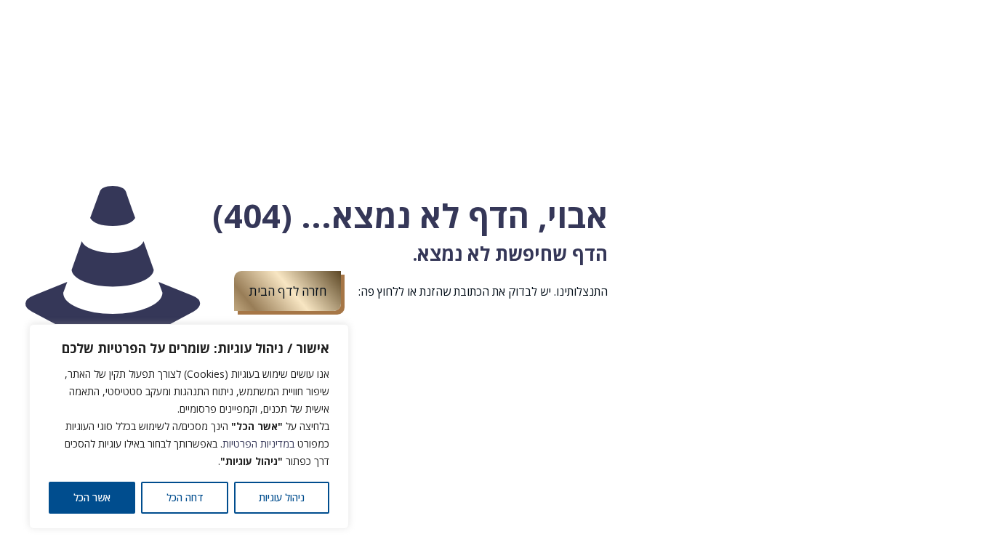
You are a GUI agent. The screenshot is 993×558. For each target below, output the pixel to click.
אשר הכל (91, 497)
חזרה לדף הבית (287, 291)
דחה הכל (185, 497)
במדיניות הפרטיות (258, 443)
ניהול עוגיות (282, 497)
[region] (189, 426)
